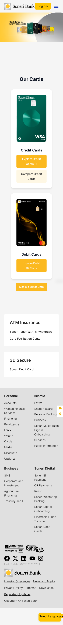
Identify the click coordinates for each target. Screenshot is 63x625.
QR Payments (43, 485)
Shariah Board (43, 408)
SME (7, 475)
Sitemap (31, 588)
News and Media (44, 581)
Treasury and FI (14, 501)
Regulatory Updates (17, 594)
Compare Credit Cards (31, 176)
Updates (9, 458)
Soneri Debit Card (22, 369)
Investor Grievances (17, 581)
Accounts (10, 403)
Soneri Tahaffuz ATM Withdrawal (31, 331)
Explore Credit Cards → (31, 161)
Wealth (8, 436)
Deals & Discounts (31, 287)
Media (8, 447)
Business (40, 420)
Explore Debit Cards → (32, 265)
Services (40, 440)
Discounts (10, 453)
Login (41, 6)
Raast (38, 491)
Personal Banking (45, 414)
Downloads (46, 588)
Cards (8, 441)
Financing (10, 418)
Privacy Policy (13, 588)
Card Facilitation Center (25, 338)
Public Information (46, 445)
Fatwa (38, 403)
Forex (7, 430)
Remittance (11, 424)
